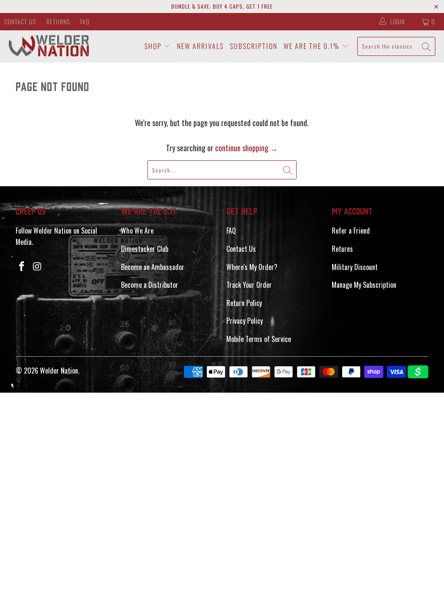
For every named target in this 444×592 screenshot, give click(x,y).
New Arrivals (200, 46)
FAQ (84, 21)
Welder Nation (59, 370)
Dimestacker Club (144, 249)
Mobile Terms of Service (258, 339)
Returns (58, 21)
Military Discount (355, 267)
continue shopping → (246, 147)
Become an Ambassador (152, 267)
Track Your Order (249, 285)
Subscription (254, 46)
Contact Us (20, 21)
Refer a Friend (351, 230)
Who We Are (137, 230)
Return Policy (244, 303)
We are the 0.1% (313, 46)
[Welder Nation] (49, 46)
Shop (154, 46)
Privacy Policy (244, 321)
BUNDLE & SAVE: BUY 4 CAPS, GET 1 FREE (222, 6)
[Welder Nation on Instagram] (37, 266)
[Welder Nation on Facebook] (22, 266)
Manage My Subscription (364, 285)
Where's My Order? (252, 267)
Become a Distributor (149, 285)
